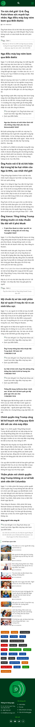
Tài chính (4, 641)
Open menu (32, 3)
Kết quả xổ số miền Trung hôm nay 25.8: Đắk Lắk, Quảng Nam (23, 603)
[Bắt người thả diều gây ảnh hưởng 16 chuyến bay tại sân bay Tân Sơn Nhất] (6, 557)
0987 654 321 (6, 710)
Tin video (17, 667)
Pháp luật (4, 636)
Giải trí (4, 658)
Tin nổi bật (14, 636)
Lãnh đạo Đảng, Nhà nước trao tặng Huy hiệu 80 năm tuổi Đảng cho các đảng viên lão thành (22, 611)
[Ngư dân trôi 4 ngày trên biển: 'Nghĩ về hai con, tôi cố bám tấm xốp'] (6, 585)
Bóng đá (25, 662)
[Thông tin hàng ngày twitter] (19, 721)
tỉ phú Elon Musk (14, 269)
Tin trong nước (25, 632)
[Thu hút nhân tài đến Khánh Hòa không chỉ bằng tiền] (6, 575)
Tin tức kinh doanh (15, 649)
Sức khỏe (22, 654)
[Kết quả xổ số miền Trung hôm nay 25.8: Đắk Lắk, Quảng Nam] (6, 604)
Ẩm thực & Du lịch (23, 658)
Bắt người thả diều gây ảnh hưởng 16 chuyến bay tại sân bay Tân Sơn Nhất (22, 556)
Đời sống (4, 645)
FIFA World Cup (6, 671)
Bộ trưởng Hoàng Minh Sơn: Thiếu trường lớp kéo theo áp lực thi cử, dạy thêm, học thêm (22, 565)
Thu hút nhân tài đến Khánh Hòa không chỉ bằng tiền (22, 574)
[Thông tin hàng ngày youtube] (15, 721)
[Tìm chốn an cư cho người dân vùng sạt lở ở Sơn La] (6, 548)
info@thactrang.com (8, 713)
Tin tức (21, 707)
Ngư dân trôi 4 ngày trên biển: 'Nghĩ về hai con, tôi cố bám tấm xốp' (23, 582)
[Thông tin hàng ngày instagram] (23, 721)
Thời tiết (4, 649)
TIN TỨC (22, 636)
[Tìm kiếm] (18, 3)
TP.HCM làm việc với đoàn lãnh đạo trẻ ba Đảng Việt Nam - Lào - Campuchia (23, 621)
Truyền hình (13, 654)
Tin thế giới (23, 645)
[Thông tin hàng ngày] (5, 3)
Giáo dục (25, 667)
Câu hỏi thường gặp (25, 712)
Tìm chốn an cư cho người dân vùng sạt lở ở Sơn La (23, 547)
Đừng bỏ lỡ (27, 649)
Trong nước (5, 632)
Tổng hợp (14, 632)
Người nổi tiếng (14, 662)
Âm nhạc (4, 662)
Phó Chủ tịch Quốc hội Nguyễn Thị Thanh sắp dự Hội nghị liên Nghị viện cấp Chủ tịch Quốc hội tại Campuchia (22, 594)
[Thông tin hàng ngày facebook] (11, 721)
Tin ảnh (4, 654)
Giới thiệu (22, 704)
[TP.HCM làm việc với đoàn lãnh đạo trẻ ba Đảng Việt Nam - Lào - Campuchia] (6, 622)
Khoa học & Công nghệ (17, 641)
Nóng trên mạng (6, 667)
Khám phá (13, 645)
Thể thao (11, 658)
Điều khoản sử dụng (25, 710)
